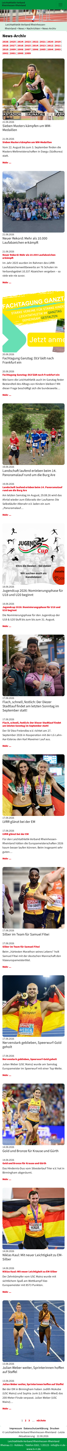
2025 (13, 42)
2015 (28, 45)
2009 (13, 49)
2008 (20, 49)
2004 (50, 49)
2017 (13, 45)
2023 (28, 42)
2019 (58, 42)
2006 (35, 49)
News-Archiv (49, 28)
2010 (5, 49)
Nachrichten (33, 28)
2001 (13, 53)
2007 (28, 49)
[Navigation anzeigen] (60, 4)
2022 (35, 42)
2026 (5, 42)
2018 (5, 45)
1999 (28, 53)
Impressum (15, 1428)
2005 (43, 49)
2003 (58, 49)
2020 (50, 42)
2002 (5, 53)
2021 (43, 42)
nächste (41, 1420)
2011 (58, 45)
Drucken (54, 1428)
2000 (20, 53)
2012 (50, 45)
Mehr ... (6, 162)
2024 (20, 42)
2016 (20, 45)
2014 (35, 45)
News (21, 28)
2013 (43, 45)
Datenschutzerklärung (36, 1428)
